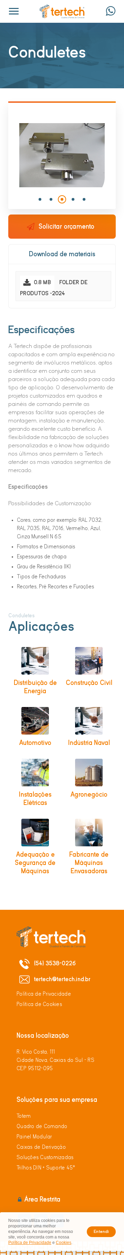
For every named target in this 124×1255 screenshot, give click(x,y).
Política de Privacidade (44, 994)
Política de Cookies (39, 1004)
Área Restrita (42, 1199)
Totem (24, 1116)
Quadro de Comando (42, 1126)
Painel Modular (34, 1136)
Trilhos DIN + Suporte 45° (46, 1168)
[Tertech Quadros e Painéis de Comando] (62, 11)
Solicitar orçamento (66, 226)
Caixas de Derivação (41, 1147)
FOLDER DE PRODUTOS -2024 (53, 288)
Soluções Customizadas (45, 1157)
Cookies (63, 1242)
